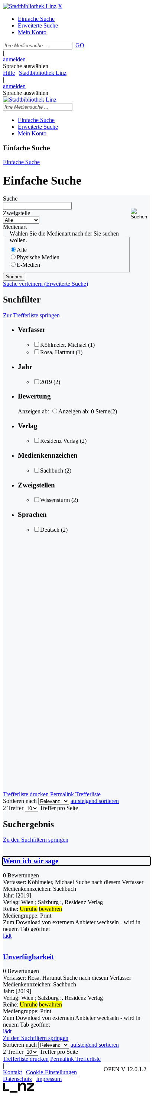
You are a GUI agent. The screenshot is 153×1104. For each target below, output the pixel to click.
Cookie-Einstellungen (51, 1072)
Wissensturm (55, 500)
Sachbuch (51, 470)
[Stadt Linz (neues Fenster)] (19, 1091)
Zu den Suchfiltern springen (35, 839)
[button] (140, 214)
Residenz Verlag (59, 441)
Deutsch (49, 530)
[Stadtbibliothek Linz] (29, 6)
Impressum (49, 1079)
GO (79, 45)
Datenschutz (17, 1079)
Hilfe (9, 73)
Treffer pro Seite (59, 808)
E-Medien (28, 265)
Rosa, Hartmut (57, 352)
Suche (10, 198)
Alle (22, 250)
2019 (46, 382)
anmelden (14, 59)
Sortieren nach (20, 801)
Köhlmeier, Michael (63, 345)
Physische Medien (38, 257)
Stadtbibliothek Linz (42, 73)
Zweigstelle (16, 213)
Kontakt (12, 1072)
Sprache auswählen (25, 66)
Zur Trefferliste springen (31, 315)
